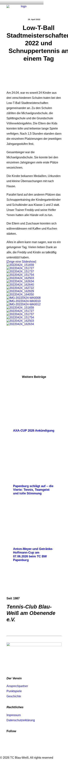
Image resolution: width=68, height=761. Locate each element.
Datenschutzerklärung (21, 720)
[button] (59, 8)
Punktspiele (14, 691)
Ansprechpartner (17, 686)
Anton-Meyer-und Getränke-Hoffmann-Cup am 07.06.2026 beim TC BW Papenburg (33, 554)
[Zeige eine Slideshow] (21, 261)
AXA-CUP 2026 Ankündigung (33, 430)
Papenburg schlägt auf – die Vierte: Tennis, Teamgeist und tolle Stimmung (33, 489)
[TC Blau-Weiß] (22, 8)
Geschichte (14, 696)
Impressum (14, 715)
